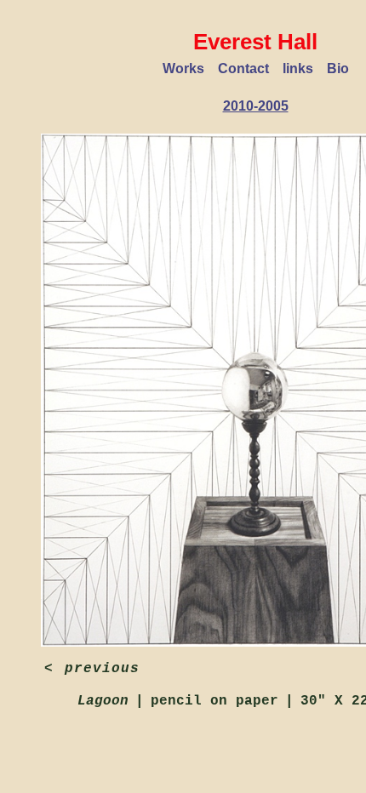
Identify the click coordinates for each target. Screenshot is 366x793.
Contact (243, 68)
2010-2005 (256, 106)
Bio (338, 68)
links (298, 68)
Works (183, 68)
